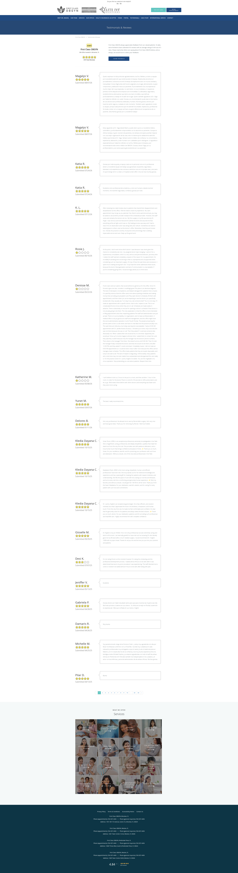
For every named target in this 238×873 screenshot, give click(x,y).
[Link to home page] (85, 10)
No (121, 3)
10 (127, 693)
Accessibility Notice (128, 811)
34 (138, 693)
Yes (118, 3)
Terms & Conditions (114, 811)
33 (134, 693)
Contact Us (139, 811)
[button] (173, 10)
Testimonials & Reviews (94, 37)
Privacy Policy (101, 811)
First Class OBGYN (80, 37)
